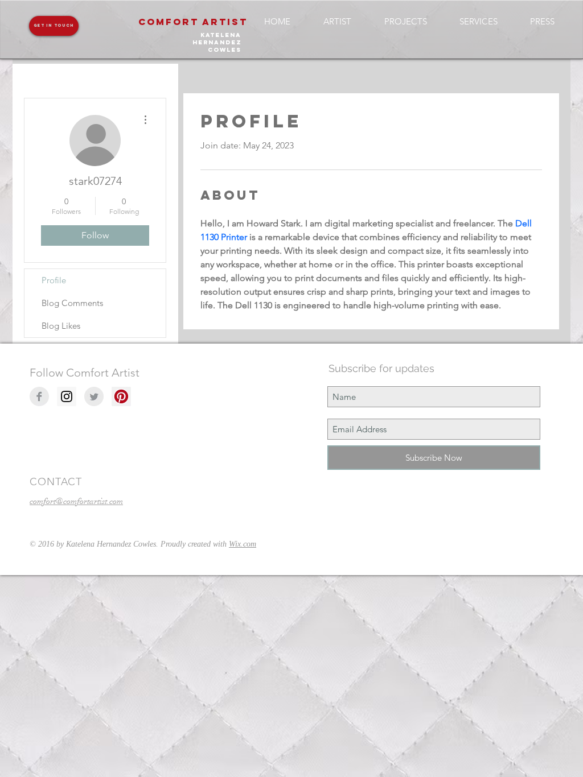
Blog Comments (72, 302)
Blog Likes (61, 325)
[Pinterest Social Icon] (121, 396)
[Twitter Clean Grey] (94, 396)
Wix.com (242, 544)
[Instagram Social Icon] (66, 396)
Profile (54, 280)
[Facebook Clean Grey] (39, 396)
